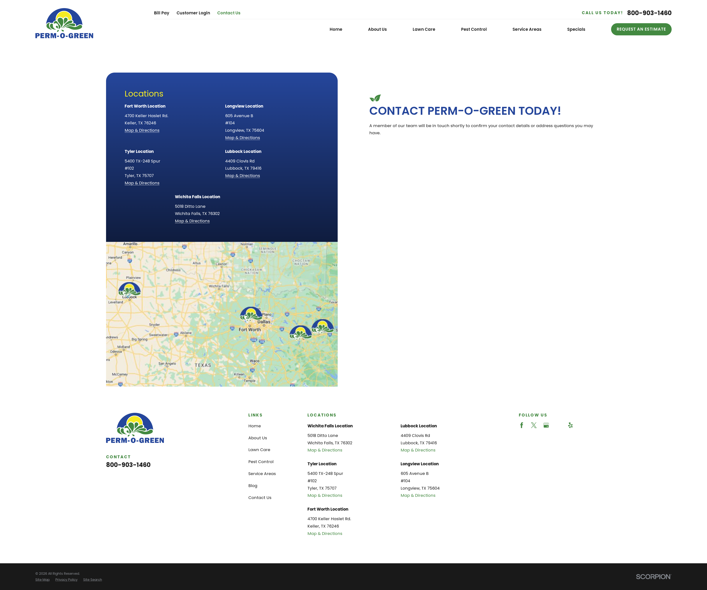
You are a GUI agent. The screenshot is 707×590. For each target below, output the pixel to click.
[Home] (64, 23)
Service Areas (262, 474)
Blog (252, 486)
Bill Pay (161, 13)
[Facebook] (522, 425)
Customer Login (193, 13)
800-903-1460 (649, 13)
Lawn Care (259, 450)
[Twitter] (534, 425)
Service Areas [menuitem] (527, 29)
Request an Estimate (641, 29)
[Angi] (558, 425)
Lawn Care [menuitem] (424, 29)
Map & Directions (142, 130)
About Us (257, 438)
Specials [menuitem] (576, 29)
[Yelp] (570, 425)
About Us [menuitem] (377, 29)
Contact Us (228, 13)
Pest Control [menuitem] (474, 29)
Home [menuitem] (336, 29)
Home (254, 426)
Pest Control (261, 462)
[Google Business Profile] (546, 425)
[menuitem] (42, 580)
